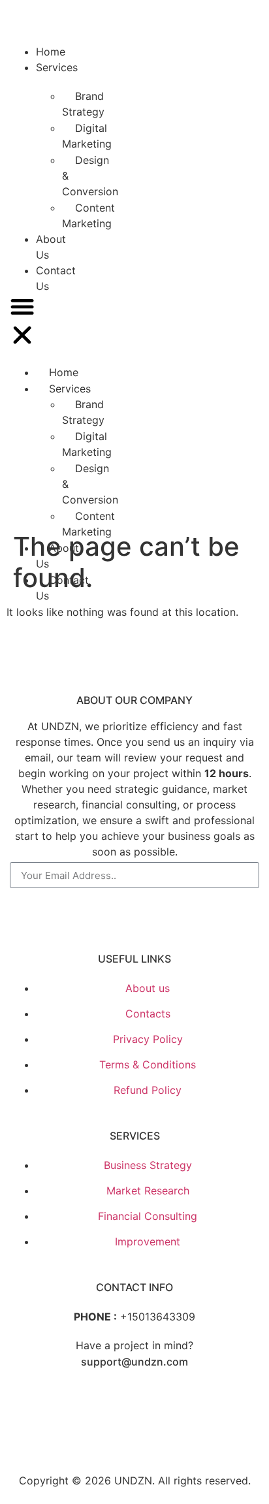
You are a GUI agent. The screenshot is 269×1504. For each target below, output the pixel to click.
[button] (22, 322)
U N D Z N (66, 25)
